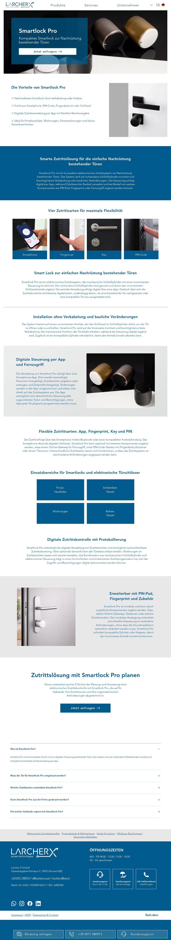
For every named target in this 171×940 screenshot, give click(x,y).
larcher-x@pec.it (61, 878)
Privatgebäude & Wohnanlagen (78, 833)
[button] (58, 5)
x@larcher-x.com (41, 878)
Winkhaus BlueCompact (129, 833)
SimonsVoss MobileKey (85, 836)
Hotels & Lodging (106, 833)
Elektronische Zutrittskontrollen (43, 833)
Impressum (17, 915)
